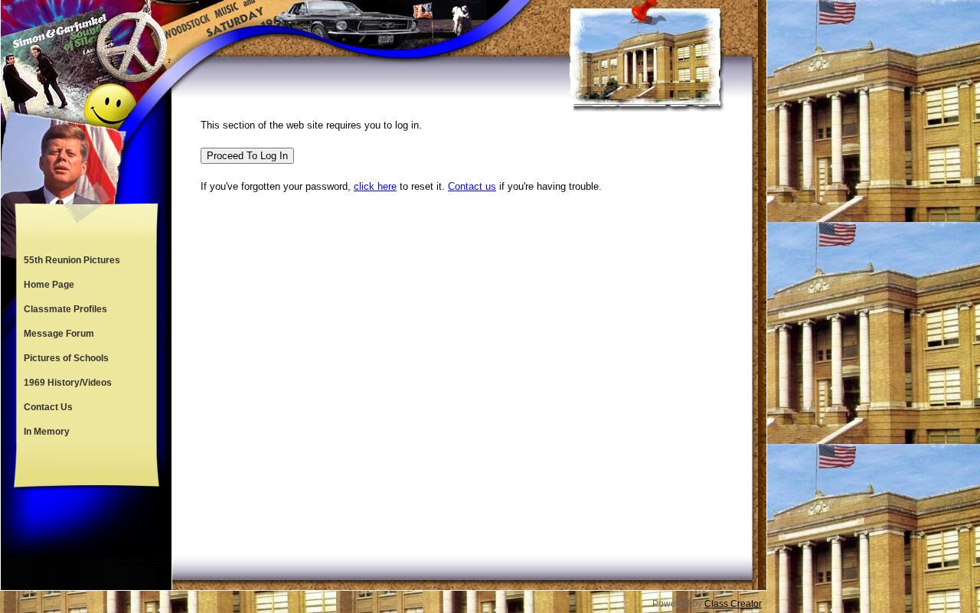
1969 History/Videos (68, 382)
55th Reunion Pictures (72, 260)
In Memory (47, 431)
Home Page (49, 284)
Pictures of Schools (66, 358)
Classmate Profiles (65, 309)
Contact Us (48, 407)
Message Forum (59, 333)
